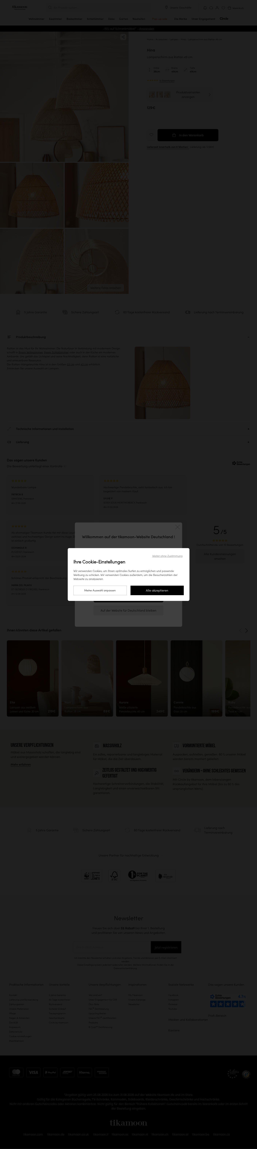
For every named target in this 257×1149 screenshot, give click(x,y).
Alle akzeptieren (157, 590)
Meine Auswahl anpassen (100, 590)
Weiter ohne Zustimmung (167, 556)
